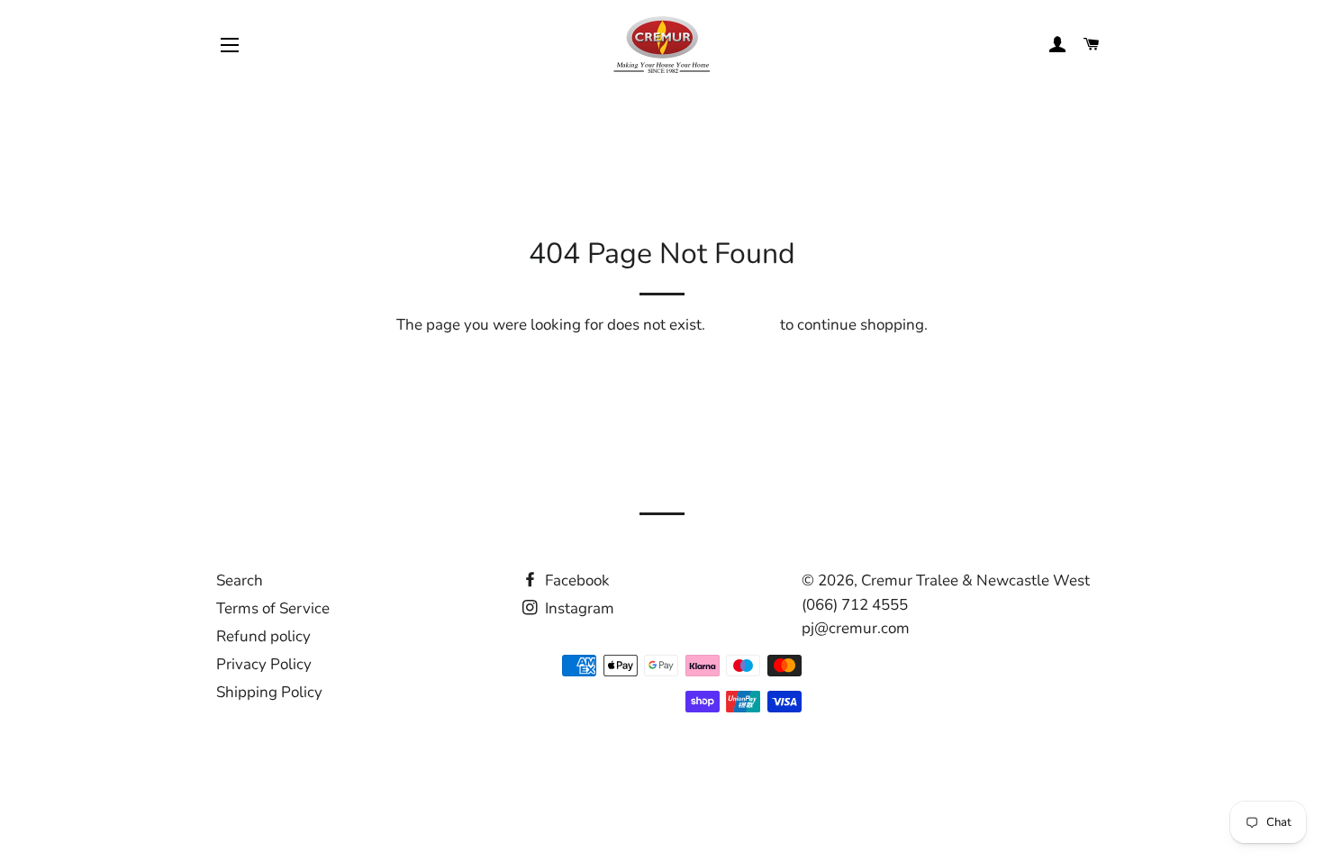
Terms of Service (273, 608)
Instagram (577, 608)
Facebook (575, 580)
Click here (742, 324)
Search (239, 580)
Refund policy (263, 636)
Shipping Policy (269, 692)
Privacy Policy (264, 664)
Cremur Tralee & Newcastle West (975, 580)
